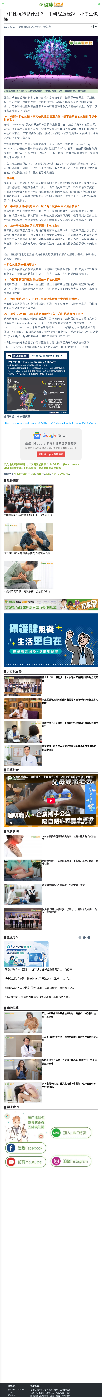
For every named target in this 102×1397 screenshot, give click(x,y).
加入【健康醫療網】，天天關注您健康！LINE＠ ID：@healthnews (41, 464)
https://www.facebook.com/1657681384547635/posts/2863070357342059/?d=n (50, 422)
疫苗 (53, 473)
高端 (47, 473)
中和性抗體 (20, 473)
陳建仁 (40, 473)
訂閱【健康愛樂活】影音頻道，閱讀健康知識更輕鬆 (32, 468)
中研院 (31, 473)
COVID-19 (63, 473)
